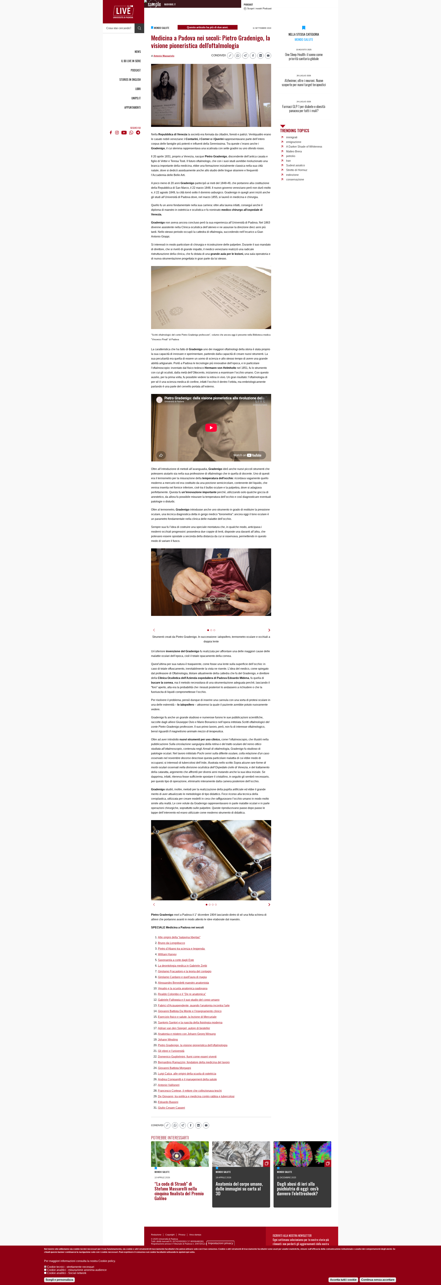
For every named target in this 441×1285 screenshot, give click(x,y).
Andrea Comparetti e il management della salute (187, 1079)
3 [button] (216, 632)
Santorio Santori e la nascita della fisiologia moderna (190, 1022)
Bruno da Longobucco (171, 942)
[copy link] (230, 56)
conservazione (295, 179)
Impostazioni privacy (220, 1243)
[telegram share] (245, 56)
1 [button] (209, 632)
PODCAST (136, 70)
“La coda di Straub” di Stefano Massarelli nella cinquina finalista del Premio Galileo (179, 1190)
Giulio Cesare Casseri (171, 1107)
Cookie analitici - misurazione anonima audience (77, 1269)
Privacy (181, 1235)
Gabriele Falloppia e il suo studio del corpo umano (188, 999)
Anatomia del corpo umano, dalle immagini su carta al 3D (239, 1188)
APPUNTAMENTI (132, 107)
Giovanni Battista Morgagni (174, 1068)
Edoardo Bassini (168, 1102)
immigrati (291, 137)
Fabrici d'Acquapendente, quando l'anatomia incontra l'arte (194, 1005)
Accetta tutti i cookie (343, 1279)
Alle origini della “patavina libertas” (179, 937)
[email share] (268, 56)
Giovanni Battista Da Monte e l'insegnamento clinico (190, 1011)
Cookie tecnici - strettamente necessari (70, 1266)
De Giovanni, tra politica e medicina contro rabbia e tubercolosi (196, 1096)
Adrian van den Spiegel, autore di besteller (184, 1028)
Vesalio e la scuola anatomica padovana (182, 988)
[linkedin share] (260, 56)
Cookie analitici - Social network (66, 1273)
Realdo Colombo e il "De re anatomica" (182, 994)
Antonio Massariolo (163, 56)
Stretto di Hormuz (296, 170)
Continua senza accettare (377, 1279)
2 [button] (212, 632)
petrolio (290, 156)
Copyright (170, 1235)
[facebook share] (253, 56)
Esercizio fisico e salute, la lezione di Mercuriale (187, 1016)
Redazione (156, 1235)
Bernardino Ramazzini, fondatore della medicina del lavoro (194, 1062)
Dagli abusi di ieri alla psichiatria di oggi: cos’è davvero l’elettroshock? (298, 1188)
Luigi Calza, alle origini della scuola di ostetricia (187, 1073)
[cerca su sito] (139, 28)
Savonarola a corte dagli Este (176, 960)
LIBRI (138, 89)
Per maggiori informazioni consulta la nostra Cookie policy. (80, 1261)
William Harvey (167, 954)
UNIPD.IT (136, 98)
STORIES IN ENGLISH (130, 79)
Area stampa (195, 1235)
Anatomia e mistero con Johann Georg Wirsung (187, 1033)
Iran (288, 160)
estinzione (292, 174)
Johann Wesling (168, 1039)
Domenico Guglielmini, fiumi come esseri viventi (187, 1056)
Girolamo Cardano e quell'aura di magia (182, 977)
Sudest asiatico (295, 165)
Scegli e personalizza (59, 1279)
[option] (211, 582)
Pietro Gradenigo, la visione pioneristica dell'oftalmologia (192, 1045)
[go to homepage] (123, 11)
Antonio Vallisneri (169, 1085)
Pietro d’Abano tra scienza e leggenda (181, 948)
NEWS (138, 52)
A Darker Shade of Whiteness (304, 146)
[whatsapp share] (238, 56)
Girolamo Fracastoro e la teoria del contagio (184, 971)
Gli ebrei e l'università (171, 1050)
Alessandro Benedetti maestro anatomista (183, 982)
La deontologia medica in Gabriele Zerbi (182, 965)
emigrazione (293, 142)
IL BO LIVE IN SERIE (131, 61)
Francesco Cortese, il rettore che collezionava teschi (190, 1090)
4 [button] (217, 906)
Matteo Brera (294, 151)
